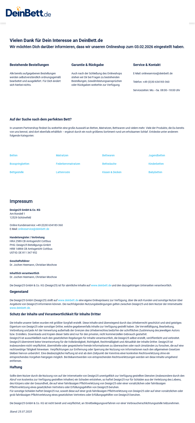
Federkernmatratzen (68, 163)
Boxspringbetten (19, 163)
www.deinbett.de (101, 285)
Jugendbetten (157, 155)
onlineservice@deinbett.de (33, 229)
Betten (14, 155)
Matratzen (62, 155)
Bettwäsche (109, 163)
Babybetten (155, 172)
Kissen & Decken (111, 172)
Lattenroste (63, 172)
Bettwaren (108, 155)
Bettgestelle (17, 172)
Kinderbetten (156, 163)
